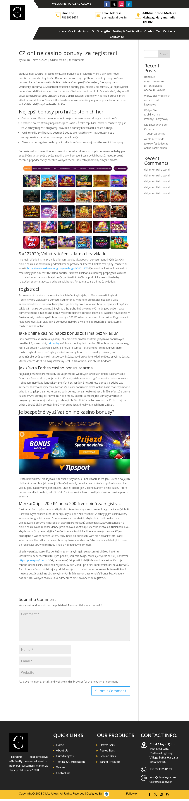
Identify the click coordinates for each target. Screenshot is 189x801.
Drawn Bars (107, 744)
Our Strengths (101, 31)
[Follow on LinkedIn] (129, 4)
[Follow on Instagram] (121, 4)
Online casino (58, 60)
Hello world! (163, 169)
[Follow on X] (114, 4)
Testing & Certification (127, 31)
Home (62, 31)
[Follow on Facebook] (107, 4)
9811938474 (69, 17)
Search (164, 54)
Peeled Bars (107, 750)
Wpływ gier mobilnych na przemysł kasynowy (157, 100)
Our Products (77, 31)
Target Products (110, 761)
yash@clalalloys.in (114, 17)
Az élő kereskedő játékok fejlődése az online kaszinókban (156, 143)
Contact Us (117, 36)
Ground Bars (108, 756)
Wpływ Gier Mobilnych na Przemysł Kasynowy (156, 114)
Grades (149, 31)
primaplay (53, 343)
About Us (62, 750)
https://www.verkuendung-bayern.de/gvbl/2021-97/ (57, 268)
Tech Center (164, 31)
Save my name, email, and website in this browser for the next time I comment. (70, 681)
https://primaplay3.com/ (33, 560)
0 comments (76, 60)
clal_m (26, 60)
